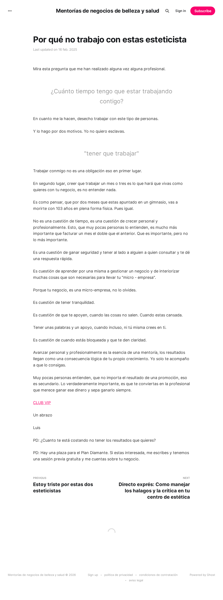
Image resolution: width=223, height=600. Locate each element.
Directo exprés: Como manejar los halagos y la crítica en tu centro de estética (154, 488)
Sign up (93, 575)
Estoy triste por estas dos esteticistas (63, 484)
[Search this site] (167, 11)
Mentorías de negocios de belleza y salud (107, 10)
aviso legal (136, 580)
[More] (10, 11)
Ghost (211, 575)
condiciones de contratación (158, 575)
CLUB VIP (42, 402)
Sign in (180, 11)
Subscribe (202, 11)
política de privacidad (118, 575)
